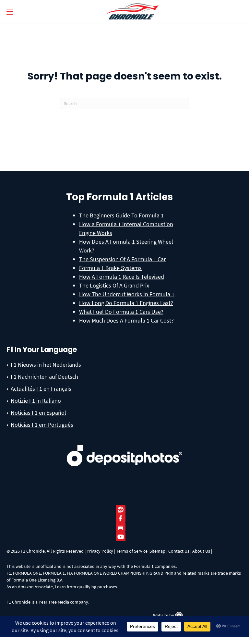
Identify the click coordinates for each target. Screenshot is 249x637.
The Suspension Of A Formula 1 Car (122, 259)
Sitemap (157, 551)
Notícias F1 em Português (42, 424)
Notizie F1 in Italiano (36, 400)
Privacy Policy (100, 551)
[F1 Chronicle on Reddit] (122, 509)
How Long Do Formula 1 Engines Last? (126, 303)
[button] (9, 11)
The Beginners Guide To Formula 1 (121, 215)
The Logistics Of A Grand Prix (114, 285)
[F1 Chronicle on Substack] (120, 527)
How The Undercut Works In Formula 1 (126, 294)
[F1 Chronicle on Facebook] (122, 518)
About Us (201, 551)
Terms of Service (132, 551)
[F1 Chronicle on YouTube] (122, 537)
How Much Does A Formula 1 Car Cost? (126, 320)
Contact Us (178, 551)
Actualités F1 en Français (41, 388)
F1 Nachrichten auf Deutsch (44, 376)
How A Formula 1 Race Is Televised (121, 276)
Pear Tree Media (54, 602)
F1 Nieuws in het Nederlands (46, 364)
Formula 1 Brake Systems (110, 268)
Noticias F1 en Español (38, 412)
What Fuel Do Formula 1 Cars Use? (121, 311)
